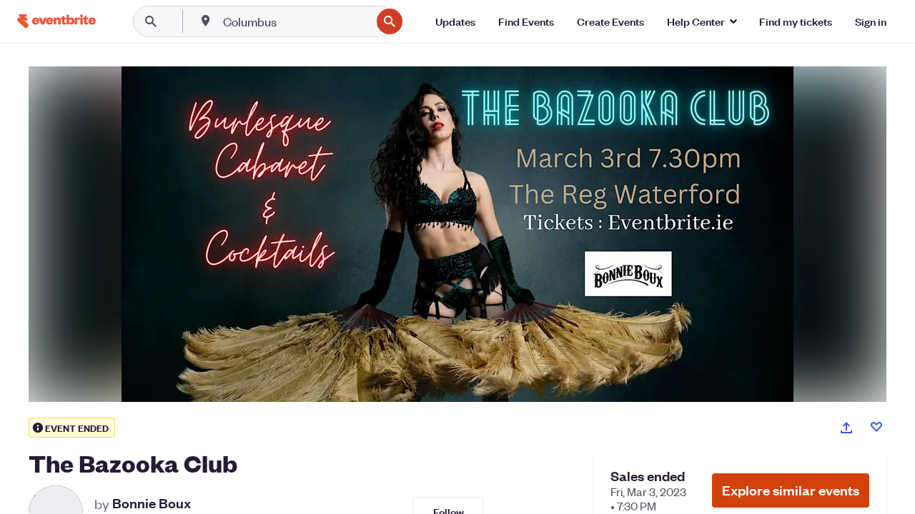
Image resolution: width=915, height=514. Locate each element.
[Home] (56, 21)
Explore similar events (790, 490)
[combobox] (295, 21)
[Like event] (876, 427)
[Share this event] (846, 427)
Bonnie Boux (151, 503)
